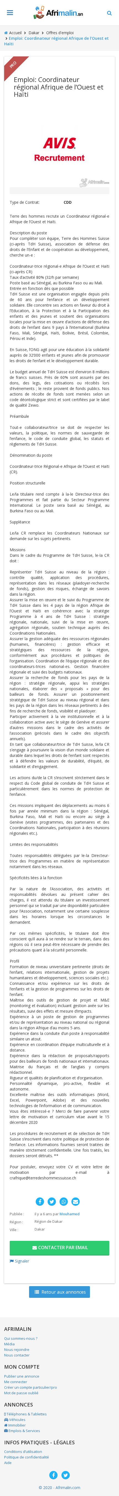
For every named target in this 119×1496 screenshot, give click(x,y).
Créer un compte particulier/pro (30, 1387)
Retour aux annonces (63, 1292)
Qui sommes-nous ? (20, 1338)
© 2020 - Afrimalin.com (59, 1487)
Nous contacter (17, 1355)
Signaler (22, 1261)
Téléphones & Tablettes (26, 1414)
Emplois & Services (24, 1430)
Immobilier (16, 1425)
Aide (8, 1462)
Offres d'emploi (60, 32)
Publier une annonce (21, 1376)
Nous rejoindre (16, 1349)
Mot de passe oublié (21, 1392)
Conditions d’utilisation (23, 1451)
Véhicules (16, 1419)
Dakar (34, 32)
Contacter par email (63, 1247)
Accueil (15, 32)
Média (9, 1343)
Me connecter (15, 1381)
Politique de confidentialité (26, 1457)
